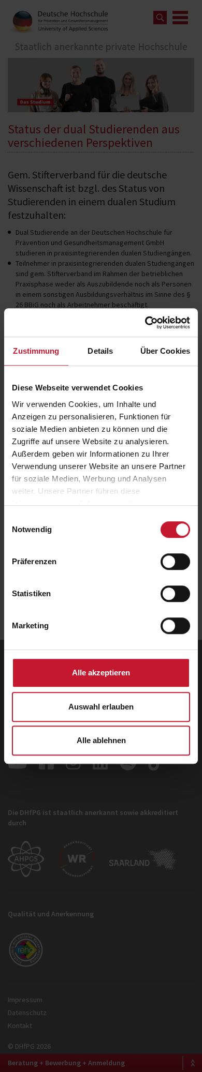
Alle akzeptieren (101, 672)
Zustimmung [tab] (36, 350)
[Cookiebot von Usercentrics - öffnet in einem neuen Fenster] (145, 322)
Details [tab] (100, 350)
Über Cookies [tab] (165, 350)
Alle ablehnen (101, 740)
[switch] (175, 561)
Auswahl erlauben (101, 706)
